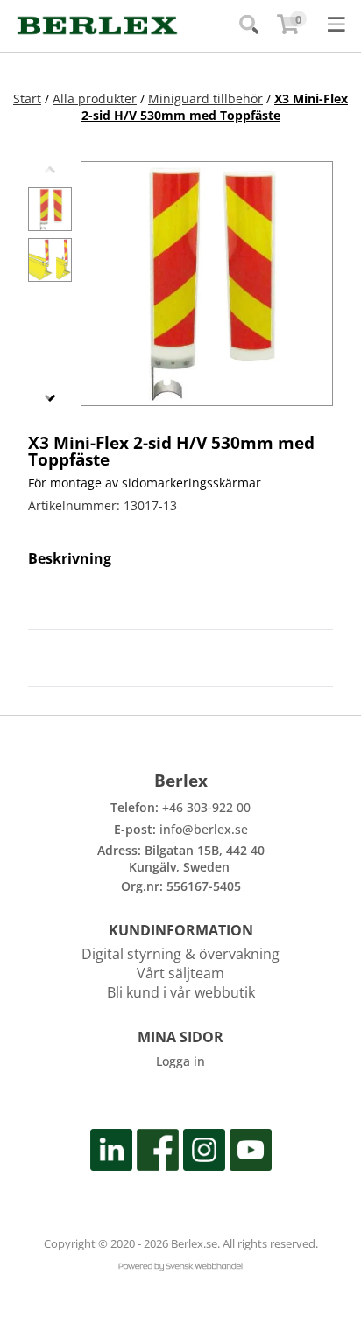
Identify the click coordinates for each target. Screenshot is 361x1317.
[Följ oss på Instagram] (204, 1153)
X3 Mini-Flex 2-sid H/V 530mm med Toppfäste (215, 106)
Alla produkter (95, 98)
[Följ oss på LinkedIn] (111, 1153)
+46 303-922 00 (206, 807)
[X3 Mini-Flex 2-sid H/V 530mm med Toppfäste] (50, 209)
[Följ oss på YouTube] (251, 1153)
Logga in (180, 1061)
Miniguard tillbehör (205, 98)
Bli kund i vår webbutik (181, 992)
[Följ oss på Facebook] (158, 1153)
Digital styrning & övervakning (180, 953)
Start (27, 98)
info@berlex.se (203, 829)
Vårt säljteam (180, 973)
